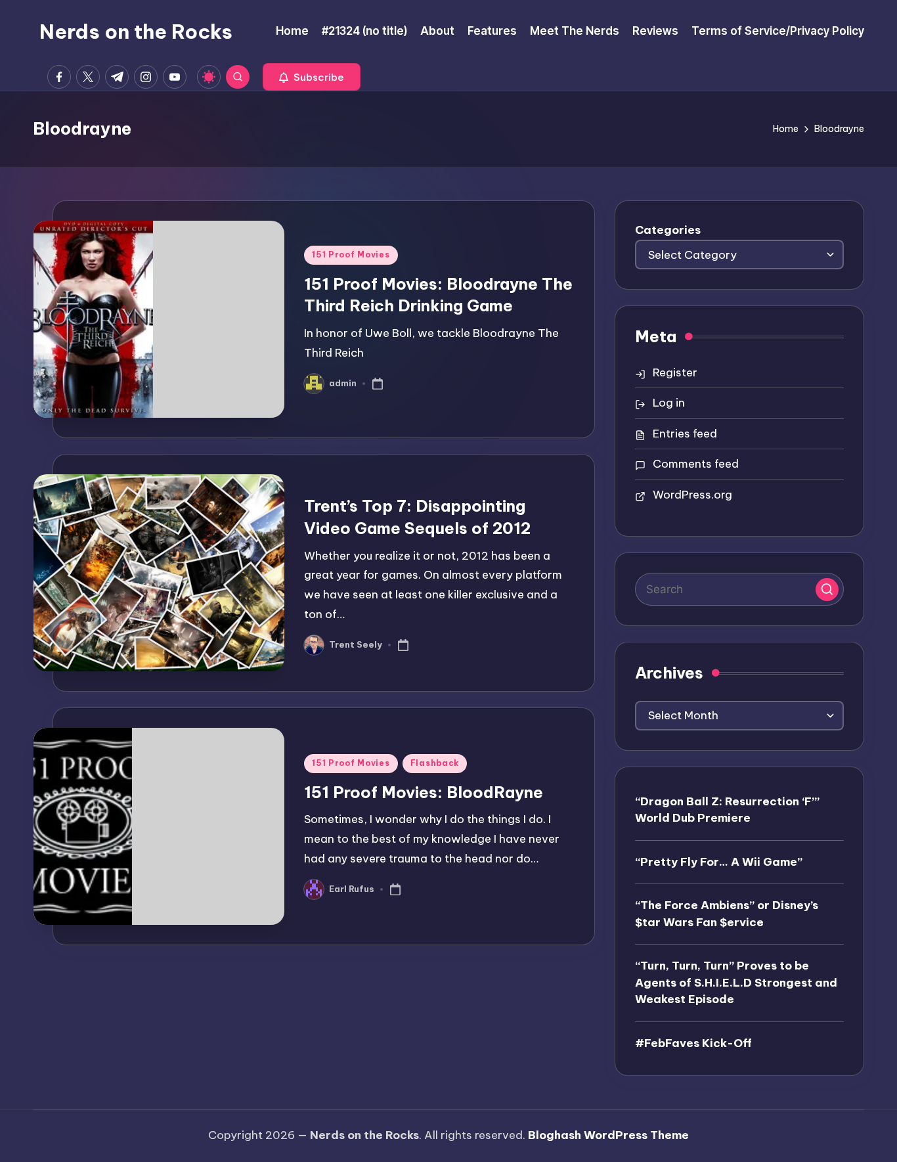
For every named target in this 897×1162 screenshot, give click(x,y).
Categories (668, 230)
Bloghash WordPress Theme (608, 1135)
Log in (669, 402)
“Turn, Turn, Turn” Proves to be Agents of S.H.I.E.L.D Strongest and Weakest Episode (736, 982)
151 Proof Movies (351, 254)
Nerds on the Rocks (135, 31)
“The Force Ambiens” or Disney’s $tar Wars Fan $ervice (726, 913)
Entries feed (685, 433)
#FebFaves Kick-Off (693, 1043)
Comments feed (696, 464)
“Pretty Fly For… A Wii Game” (718, 862)
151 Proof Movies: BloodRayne (423, 792)
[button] (312, 77)
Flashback (434, 763)
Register (675, 372)
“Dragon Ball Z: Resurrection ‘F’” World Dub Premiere (727, 810)
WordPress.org (692, 494)
